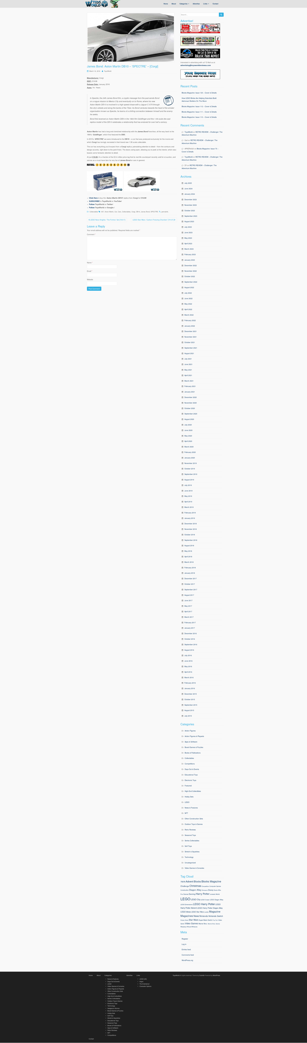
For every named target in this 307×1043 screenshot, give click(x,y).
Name (90, 262)
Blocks (197, 881)
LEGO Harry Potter (204, 904)
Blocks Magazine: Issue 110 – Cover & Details (199, 117)
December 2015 (190, 694)
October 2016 (189, 639)
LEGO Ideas (185, 911)
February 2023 (190, 254)
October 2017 (189, 584)
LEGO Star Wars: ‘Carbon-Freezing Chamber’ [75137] (153, 220)
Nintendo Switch (216, 916)
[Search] (221, 15)
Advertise (129, 975)
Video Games (191, 923)
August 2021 (189, 353)
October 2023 (189, 210)
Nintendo (203, 915)
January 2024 (189, 194)
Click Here (93, 198)
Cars (119, 211)
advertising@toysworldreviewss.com (195, 65)
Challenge (184, 886)
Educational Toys (191, 774)
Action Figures (190, 730)
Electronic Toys (190, 780)
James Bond (145, 211)
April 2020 (188, 441)
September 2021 (190, 348)
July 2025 (188, 183)
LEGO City (195, 899)
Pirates (182, 920)
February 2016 (190, 683)
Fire (181, 894)
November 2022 (190, 271)
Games (185, 894)
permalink (164, 211)
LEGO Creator (205, 900)
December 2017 (190, 578)
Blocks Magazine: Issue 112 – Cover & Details (199, 106)
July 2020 (188, 425)
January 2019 (189, 518)
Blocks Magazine (211, 881)
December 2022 (190, 265)
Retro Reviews (190, 829)
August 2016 (189, 650)
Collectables (94, 211)
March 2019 (189, 507)
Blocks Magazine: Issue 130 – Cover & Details (199, 93)
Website (90, 279)
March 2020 (189, 446)
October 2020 (189, 408)
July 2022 (188, 293)
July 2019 (188, 485)
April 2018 (188, 556)
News (196, 915)
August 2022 (189, 287)
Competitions (190, 763)
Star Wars (193, 919)
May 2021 (188, 370)
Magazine (214, 911)
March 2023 (189, 249)
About (98, 975)
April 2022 (188, 309)
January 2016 (189, 688)
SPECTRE (154, 211)
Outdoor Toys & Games (194, 824)
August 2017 (189, 595)
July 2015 (188, 716)
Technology (189, 857)
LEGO (187, 802)
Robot (186, 920)
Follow (92, 204)
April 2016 (188, 672)
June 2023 (188, 232)
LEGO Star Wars (197, 912)
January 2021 (189, 392)
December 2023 (190, 199)
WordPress (216, 975)
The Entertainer (144, 984)
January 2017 (189, 628)
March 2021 (189, 381)
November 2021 (190, 337)
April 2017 (188, 611)
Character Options (145, 986)
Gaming (192, 894)
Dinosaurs (205, 890)
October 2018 (189, 534)
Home (91, 975)
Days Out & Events (192, 769)
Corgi (133, 211)
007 (102, 211)
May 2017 (188, 606)
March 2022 (189, 315)
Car (116, 211)
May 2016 (188, 666)
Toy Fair (215, 920)
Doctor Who (217, 890)
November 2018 (190, 529)
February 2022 (190, 320)
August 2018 (189, 545)
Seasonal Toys (190, 835)
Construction (184, 890)
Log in (184, 944)
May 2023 (188, 238)
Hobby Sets (189, 796)
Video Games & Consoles (194, 868)
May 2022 (188, 304)
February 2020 (190, 452)
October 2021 (189, 342)
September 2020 (190, 413)
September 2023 (190, 216)
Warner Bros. (202, 923)
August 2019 (189, 479)
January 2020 (189, 457)
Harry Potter (203, 893)
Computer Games (215, 886)
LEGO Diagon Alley (216, 899)
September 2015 (190, 705)
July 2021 (188, 359)
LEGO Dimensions (186, 904)
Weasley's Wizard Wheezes (188, 927)
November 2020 (190, 403)
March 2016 (189, 677)
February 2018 (190, 567)
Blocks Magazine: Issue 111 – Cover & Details (199, 112)
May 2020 (188, 436)
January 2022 (189, 326)
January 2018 (189, 573)
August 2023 (189, 221)
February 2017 (190, 622)
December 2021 (190, 331)
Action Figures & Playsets (194, 736)
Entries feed (186, 949)
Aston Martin (109, 211)
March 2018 (189, 562)
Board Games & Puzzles (194, 747)
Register (185, 939)
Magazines (186, 916)
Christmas (195, 886)
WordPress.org (187, 960)
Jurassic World (215, 894)
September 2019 (190, 474)
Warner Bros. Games (214, 924)
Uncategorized (190, 862)
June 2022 (188, 298)
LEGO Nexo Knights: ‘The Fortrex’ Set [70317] (107, 220)
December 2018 (190, 523)
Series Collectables (192, 840)
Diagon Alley (195, 889)
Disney (210, 890)
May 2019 (188, 496)
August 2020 (189, 419)
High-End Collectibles (193, 791)
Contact (91, 1039)
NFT (186, 813)
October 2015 (189, 699)
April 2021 (188, 375)
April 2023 (188, 243)
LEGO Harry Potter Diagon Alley (210, 908)
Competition (205, 886)
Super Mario (203, 920)
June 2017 (188, 600)
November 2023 (190, 205)
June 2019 (188, 490)
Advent (189, 881)
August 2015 (189, 710)
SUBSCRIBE (94, 201)
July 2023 (188, 227)
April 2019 (188, 501)
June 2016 (188, 661)
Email (89, 271)
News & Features (191, 807)
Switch (210, 920)
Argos (141, 981)
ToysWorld (107, 71)
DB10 (138, 211)
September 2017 (190, 589)
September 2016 (190, 644)
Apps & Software (191, 742)
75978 (182, 881)
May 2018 (188, 551)
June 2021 (188, 364)
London (206, 912)
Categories (108, 975)
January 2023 (189, 260)
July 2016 (188, 655)
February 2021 (190, 386)
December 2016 (190, 633)
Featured (188, 785)
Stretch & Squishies (192, 851)
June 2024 (188, 188)
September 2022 (190, 282)
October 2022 (189, 276)
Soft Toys (188, 846)
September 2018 (190, 540)
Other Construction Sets (194, 818)
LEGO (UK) (143, 979)
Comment (91, 234)
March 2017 (189, 617)
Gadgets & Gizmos (113, 1008)
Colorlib (201, 975)
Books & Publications (193, 753)
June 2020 (188, 430)
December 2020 (190, 397)
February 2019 (190, 512)
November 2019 (190, 463)
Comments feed (188, 955)
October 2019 (189, 468)
